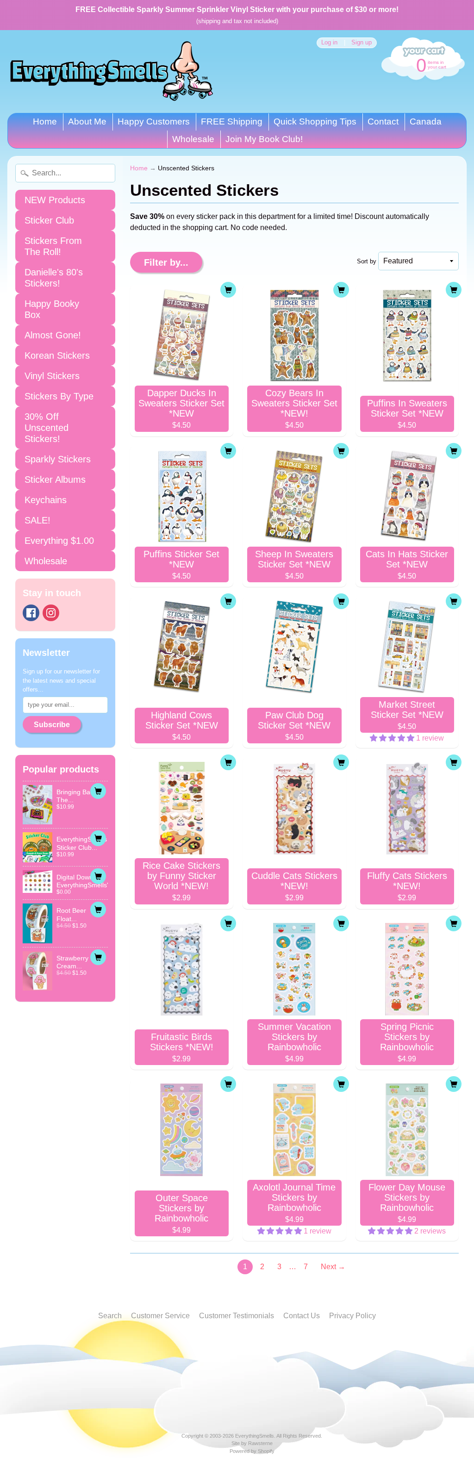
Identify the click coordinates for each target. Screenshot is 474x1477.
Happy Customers (154, 121)
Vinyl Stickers (52, 376)
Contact (383, 121)
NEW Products (55, 200)
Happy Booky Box (52, 309)
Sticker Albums (55, 479)
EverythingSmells (254, 1436)
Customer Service (160, 1316)
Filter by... (166, 262)
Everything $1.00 (59, 541)
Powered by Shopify (252, 1451)
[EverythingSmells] (111, 71)
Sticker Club (49, 220)
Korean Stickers (57, 355)
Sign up (361, 43)
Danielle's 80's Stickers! (54, 277)
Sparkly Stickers (58, 459)
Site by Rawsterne (252, 1443)
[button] (393, 738)
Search (110, 1316)
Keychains (46, 500)
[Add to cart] (98, 791)
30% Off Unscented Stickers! (47, 427)
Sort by (366, 261)
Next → (333, 1267)
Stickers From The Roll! (53, 246)
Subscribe (52, 725)
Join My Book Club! (264, 139)
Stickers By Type (59, 396)
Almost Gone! (53, 335)
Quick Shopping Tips (315, 121)
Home (45, 121)
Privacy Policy (352, 1316)
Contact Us (301, 1316)
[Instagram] (51, 613)
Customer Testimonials (236, 1316)
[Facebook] (31, 613)
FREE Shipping (231, 121)
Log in (329, 43)
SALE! (37, 520)
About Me (87, 121)
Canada (426, 121)
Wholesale (193, 139)
